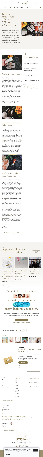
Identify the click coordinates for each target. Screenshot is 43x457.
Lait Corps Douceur (5, 218)
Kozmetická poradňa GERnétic (9, 430)
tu (19, 452)
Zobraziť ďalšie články (36, 252)
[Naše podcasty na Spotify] (26, 330)
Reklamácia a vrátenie (6, 387)
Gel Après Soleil (9, 214)
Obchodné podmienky (6, 381)
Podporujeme (17, 390)
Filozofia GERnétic (18, 384)
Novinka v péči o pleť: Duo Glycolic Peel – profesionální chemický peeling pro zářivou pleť (21, 273)
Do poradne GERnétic (21, 320)
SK (39, 3)
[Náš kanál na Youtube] (17, 330)
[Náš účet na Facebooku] (23, 330)
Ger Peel (6, 89)
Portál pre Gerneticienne (34, 387)
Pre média (17, 393)
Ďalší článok (18, 233)
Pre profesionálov (32, 381)
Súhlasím (35, 450)
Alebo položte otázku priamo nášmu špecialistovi (21, 322)
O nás (16, 382)
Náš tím (16, 385)
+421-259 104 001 (6, 409)
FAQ (2, 379)
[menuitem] (7, 7)
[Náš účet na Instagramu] (20, 330)
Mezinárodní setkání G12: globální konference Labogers (34, 271)
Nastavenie (8, 454)
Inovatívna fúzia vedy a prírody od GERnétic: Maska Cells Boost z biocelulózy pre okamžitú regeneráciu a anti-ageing (8, 274)
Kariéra (16, 395)
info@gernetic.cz (6, 413)
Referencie (17, 387)
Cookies (3, 388)
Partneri (16, 388)
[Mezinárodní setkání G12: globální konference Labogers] (35, 262)
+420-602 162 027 (6, 425)
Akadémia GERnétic (32, 384)
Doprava (3, 384)
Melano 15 (7, 199)
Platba (3, 385)
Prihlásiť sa (23, 362)
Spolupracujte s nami (33, 382)
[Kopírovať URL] (24, 87)
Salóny (16, 391)
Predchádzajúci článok (7, 233)
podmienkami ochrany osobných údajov (33, 371)
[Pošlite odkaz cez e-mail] (28, 87)
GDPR (3, 382)
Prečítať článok (4, 281)
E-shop (16, 381)
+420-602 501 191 (6, 405)
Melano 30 (19, 196)
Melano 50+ (4, 197)
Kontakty (17, 396)
